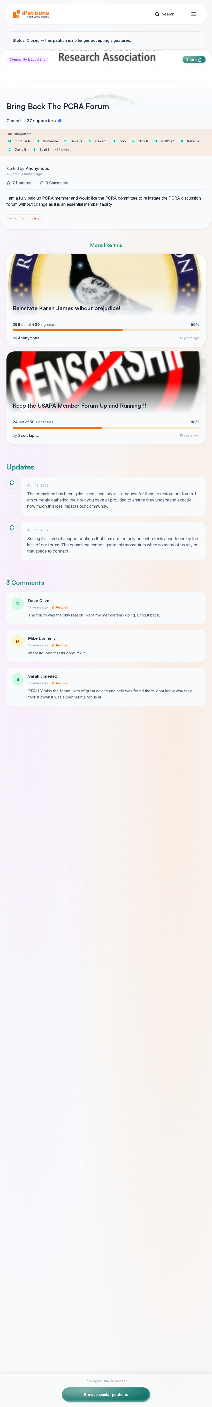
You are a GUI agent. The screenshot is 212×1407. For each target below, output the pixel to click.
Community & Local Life (28, 59)
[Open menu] (193, 14)
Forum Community (24, 218)
